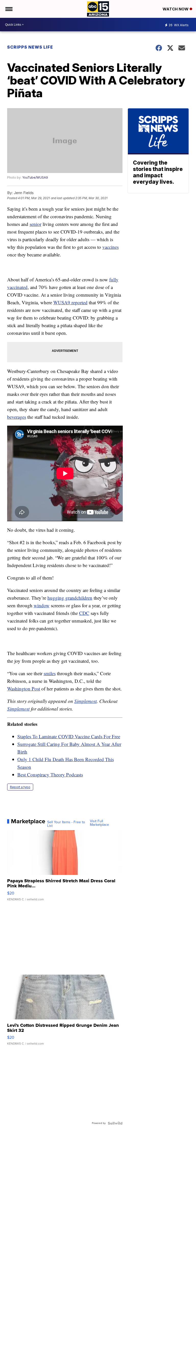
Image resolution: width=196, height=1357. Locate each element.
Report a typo (20, 787)
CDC (84, 613)
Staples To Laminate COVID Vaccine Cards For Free (68, 736)
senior (35, 224)
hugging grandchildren (69, 598)
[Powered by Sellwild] (115, 1123)
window (42, 605)
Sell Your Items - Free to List (66, 824)
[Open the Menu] (8, 9)
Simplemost (85, 701)
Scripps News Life (30, 47)
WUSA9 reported (70, 302)
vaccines (110, 247)
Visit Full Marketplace (99, 823)
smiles (50, 673)
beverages (16, 417)
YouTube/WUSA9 (35, 177)
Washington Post (23, 688)
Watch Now (176, 9)
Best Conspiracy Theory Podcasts (50, 774)
